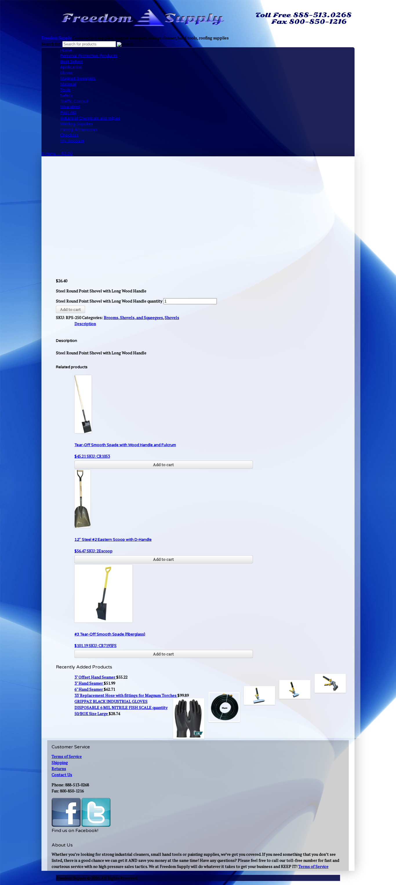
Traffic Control (74, 101)
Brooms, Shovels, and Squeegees (133, 317)
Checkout (69, 135)
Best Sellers (71, 61)
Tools (65, 89)
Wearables (70, 106)
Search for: (51, 44)
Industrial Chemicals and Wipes (90, 118)
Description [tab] (85, 323)
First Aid (68, 112)
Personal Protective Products (88, 55)
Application (71, 67)
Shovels (172, 317)
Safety (66, 95)
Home (66, 50)
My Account (72, 140)
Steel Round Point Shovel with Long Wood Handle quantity (109, 301)
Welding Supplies (76, 123)
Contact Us (62, 774)
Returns (59, 768)
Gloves (66, 72)
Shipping (60, 762)
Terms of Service (67, 756)
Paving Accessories (78, 129)
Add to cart (70, 309)
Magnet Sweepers (77, 78)
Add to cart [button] (163, 464)
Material (68, 84)
